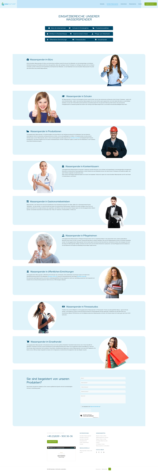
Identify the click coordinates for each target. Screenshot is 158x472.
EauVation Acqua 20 (52, 276)
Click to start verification (88, 415)
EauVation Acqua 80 (75, 137)
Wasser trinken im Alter (101, 439)
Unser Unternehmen (84, 442)
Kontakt (81, 444)
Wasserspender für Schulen (102, 437)
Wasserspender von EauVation (102, 445)
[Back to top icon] (109, 469)
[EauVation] (8, 4)
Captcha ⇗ (96, 417)
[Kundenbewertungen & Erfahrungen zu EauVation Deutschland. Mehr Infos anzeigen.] (61, 460)
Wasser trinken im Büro (101, 435)
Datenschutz (104, 469)
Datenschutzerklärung (95, 406)
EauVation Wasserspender (85, 435)
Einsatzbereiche (83, 440)
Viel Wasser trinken (100, 444)
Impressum (98, 469)
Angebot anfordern (150, 4)
